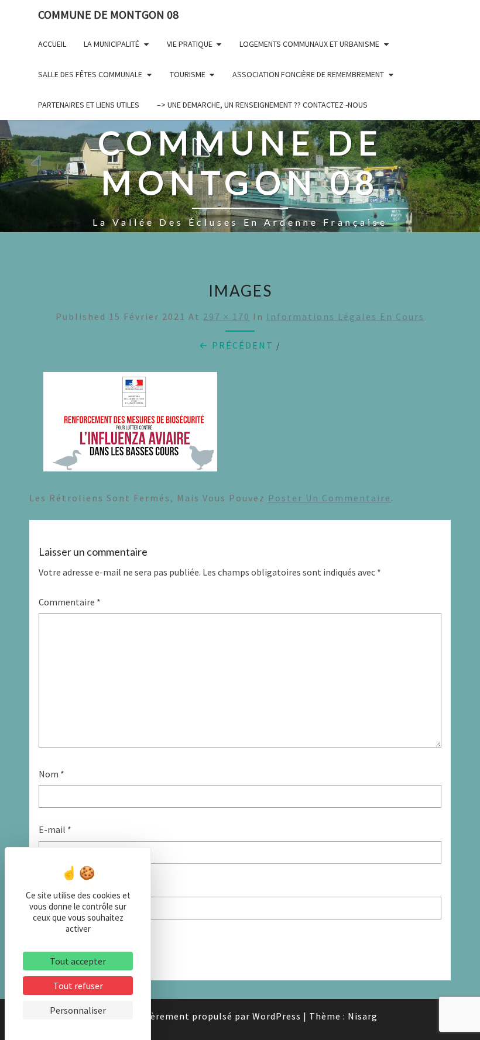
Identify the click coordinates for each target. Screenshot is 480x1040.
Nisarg (363, 1016)
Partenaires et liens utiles (88, 104)
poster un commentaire (329, 498)
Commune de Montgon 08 (108, 14)
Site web (56, 885)
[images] (130, 425)
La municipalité (111, 44)
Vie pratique (189, 44)
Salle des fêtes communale (90, 74)
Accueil (52, 44)
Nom (51, 774)
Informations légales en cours (345, 316)
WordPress (276, 1016)
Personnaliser (78, 1010)
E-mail (55, 829)
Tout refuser (78, 985)
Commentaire (70, 602)
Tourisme (187, 74)
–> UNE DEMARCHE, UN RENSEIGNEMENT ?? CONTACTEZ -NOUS (262, 104)
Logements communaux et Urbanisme (309, 44)
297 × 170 (226, 316)
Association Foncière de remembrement (308, 74)
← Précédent (236, 345)
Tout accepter (78, 961)
